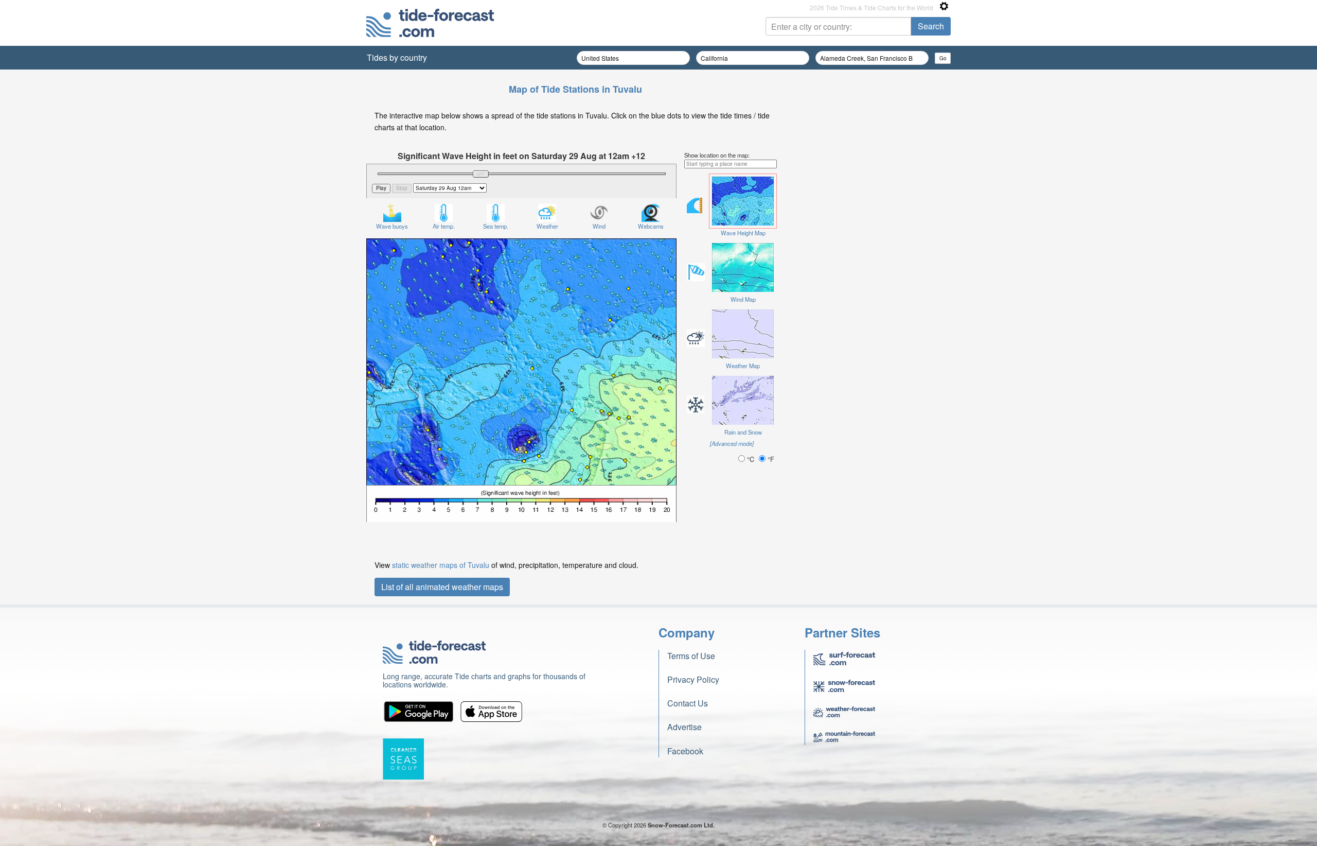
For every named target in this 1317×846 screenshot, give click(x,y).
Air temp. (444, 226)
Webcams (651, 226)
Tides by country (397, 57)
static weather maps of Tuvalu (440, 565)
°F (770, 459)
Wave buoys (392, 226)
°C (750, 459)
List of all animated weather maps (442, 587)
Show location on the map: (717, 155)
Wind (599, 226)
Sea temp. (495, 226)
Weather (547, 226)
